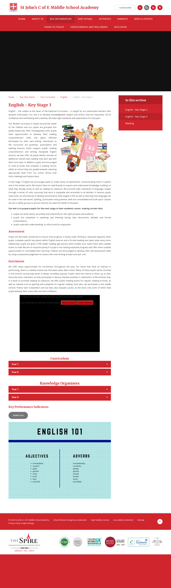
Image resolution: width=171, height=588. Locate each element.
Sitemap (140, 520)
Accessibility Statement (123, 520)
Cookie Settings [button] (27, 523)
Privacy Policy (14, 523)
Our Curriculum (48, 97)
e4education (81, 520)
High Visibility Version (100, 520)
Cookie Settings (84, 302)
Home (11, 97)
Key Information (27, 97)
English (64, 97)
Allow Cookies (68, 302)
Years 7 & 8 (18, 415)
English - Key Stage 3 (83, 97)
